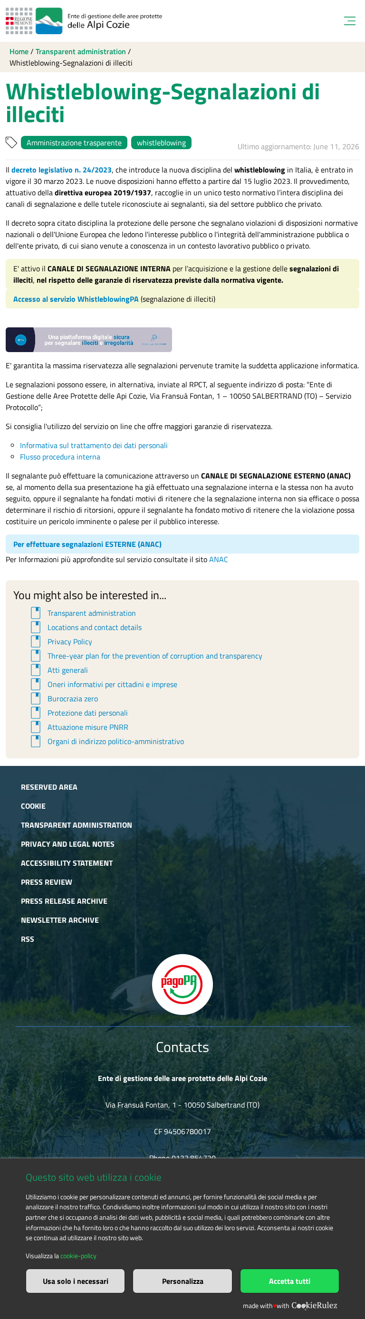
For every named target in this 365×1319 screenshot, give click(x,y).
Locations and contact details (85, 627)
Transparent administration (81, 51)
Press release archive (64, 901)
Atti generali (58, 670)
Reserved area (49, 787)
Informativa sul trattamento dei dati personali (94, 445)
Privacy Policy (60, 641)
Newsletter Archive (60, 920)
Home (19, 51)
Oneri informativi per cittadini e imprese (102, 684)
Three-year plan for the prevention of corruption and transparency (145, 655)
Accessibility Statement (67, 863)
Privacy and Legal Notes (68, 844)
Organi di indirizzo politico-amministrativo (106, 741)
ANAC (218, 559)
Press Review (46, 882)
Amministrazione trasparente (74, 142)
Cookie (33, 806)
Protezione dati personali (78, 712)
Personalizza (182, 1281)
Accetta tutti (289, 1281)
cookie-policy (78, 1256)
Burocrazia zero (63, 698)
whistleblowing (161, 142)
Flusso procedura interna (60, 456)
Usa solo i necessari (75, 1281)
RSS (27, 939)
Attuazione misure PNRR (78, 727)
